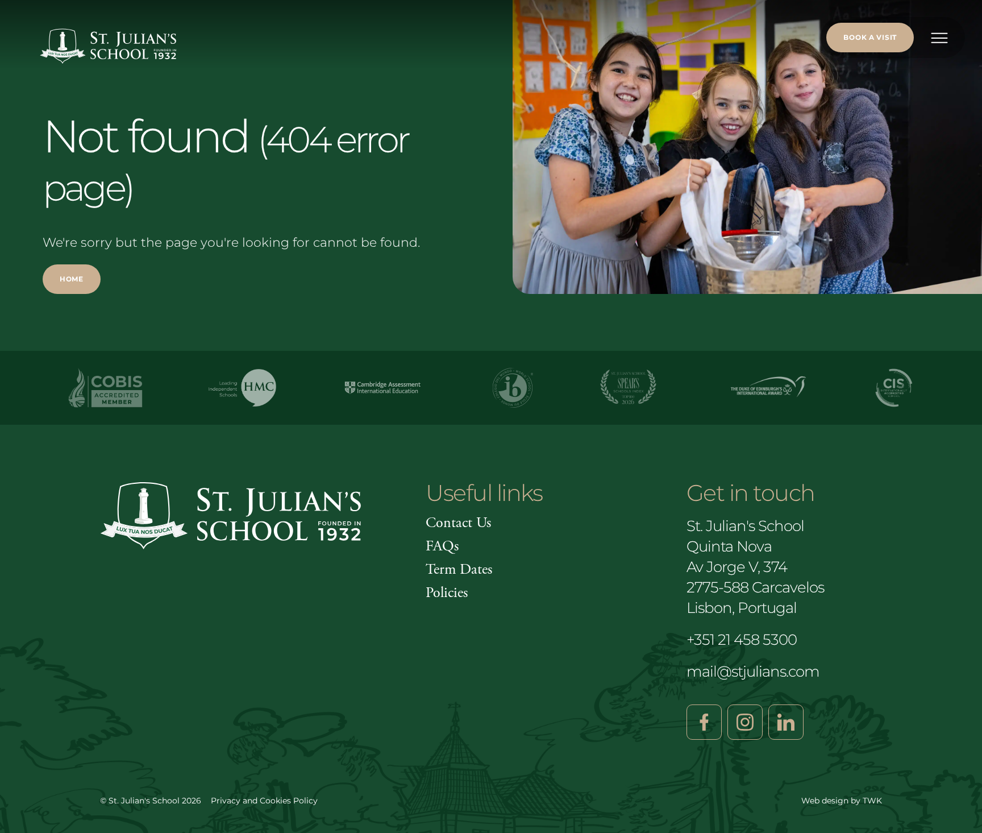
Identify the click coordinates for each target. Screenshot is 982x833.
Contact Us (458, 522)
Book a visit (870, 37)
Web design (824, 800)
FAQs (442, 546)
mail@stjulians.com (752, 671)
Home (72, 279)
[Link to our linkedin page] (786, 722)
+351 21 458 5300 (741, 640)
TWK (872, 800)
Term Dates (459, 569)
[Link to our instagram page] (745, 722)
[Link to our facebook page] (704, 722)
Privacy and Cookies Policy (264, 801)
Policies (447, 592)
